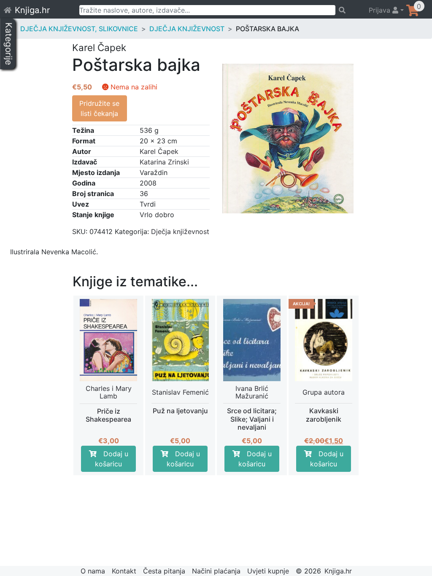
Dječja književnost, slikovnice (79, 28)
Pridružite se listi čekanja (99, 108)
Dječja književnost (186, 28)
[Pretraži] (348, 10)
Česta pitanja (164, 571)
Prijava (380, 10)
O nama (93, 571)
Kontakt (124, 571)
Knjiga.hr (32, 10)
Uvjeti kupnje (268, 571)
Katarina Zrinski (164, 162)
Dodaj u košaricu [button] (111, 458)
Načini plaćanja (216, 571)
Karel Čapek (159, 151)
